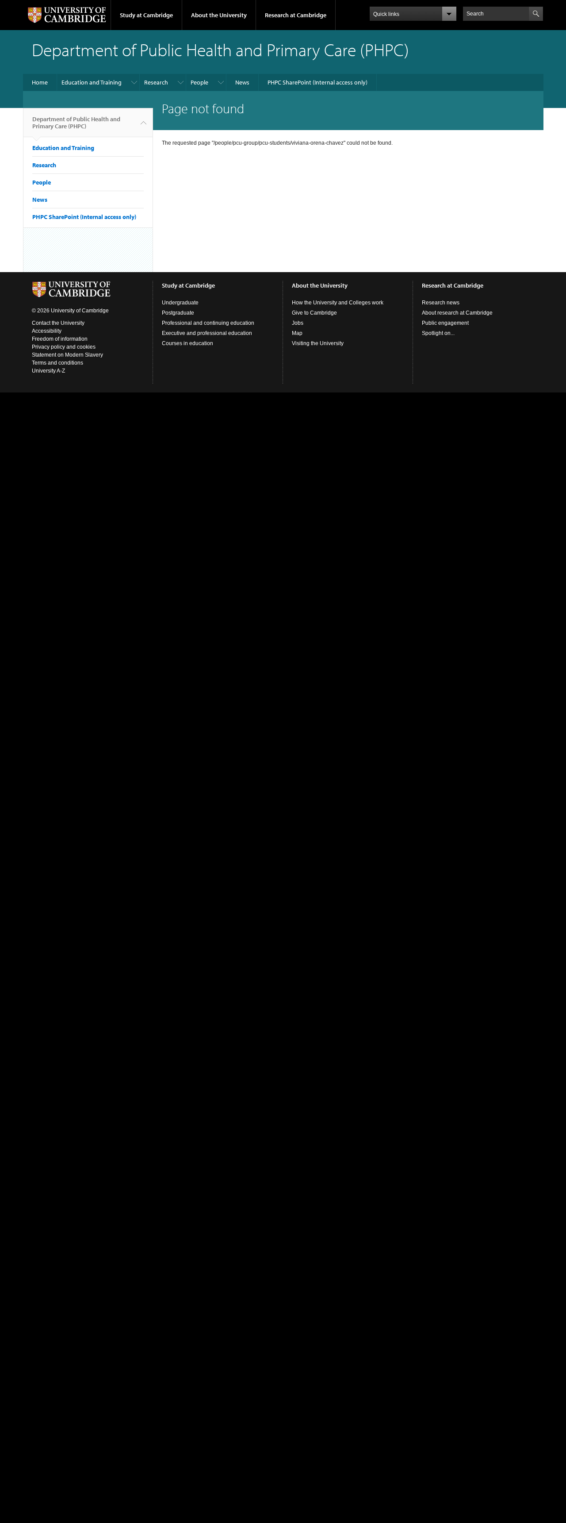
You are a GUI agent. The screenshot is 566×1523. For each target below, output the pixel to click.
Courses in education (187, 343)
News (242, 82)
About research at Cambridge (457, 313)
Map (297, 333)
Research (156, 82)
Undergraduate (180, 303)
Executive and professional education (207, 333)
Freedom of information (60, 339)
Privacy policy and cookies (64, 347)
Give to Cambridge (314, 313)
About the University (219, 15)
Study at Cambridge (146, 15)
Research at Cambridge (295, 15)
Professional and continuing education (208, 323)
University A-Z (48, 371)
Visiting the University (318, 343)
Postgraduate (178, 313)
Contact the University (58, 323)
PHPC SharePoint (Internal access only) (317, 82)
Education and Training (91, 82)
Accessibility (46, 331)
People (199, 82)
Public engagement (445, 323)
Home (40, 82)
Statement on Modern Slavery (67, 355)
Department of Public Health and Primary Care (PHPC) (76, 122)
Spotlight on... (438, 333)
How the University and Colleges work (337, 303)
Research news (440, 303)
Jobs (297, 323)
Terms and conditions (57, 363)
